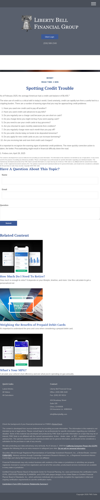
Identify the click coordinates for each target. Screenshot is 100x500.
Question (4, 205)
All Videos (6, 392)
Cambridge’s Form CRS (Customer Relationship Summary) (25, 484)
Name (4, 175)
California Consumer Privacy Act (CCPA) (81, 446)
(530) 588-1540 (50, 43)
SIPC (10, 455)
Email (4, 189)
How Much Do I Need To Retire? (22, 276)
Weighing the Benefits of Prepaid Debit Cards (32, 325)
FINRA (5, 455)
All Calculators (7, 395)
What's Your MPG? (13, 370)
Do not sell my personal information (71, 448)
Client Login (50, 37)
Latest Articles (7, 389)
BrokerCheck (57, 424)
